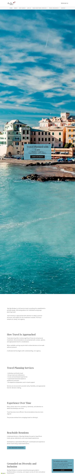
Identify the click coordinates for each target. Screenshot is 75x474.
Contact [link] (63, 8)
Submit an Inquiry (37, 156)
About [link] (15, 8)
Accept (62, 470)
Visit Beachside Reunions (16, 447)
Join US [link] (29, 8)
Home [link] (11, 8)
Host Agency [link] (22, 8)
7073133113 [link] (64, 3)
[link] (11, 3)
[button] (40, 8)
